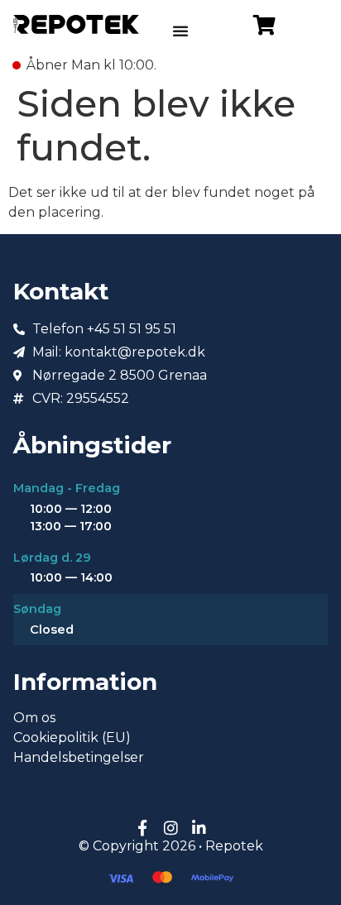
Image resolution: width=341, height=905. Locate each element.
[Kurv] (264, 25)
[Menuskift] (180, 30)
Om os (34, 717)
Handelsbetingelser (78, 757)
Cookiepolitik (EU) (72, 737)
